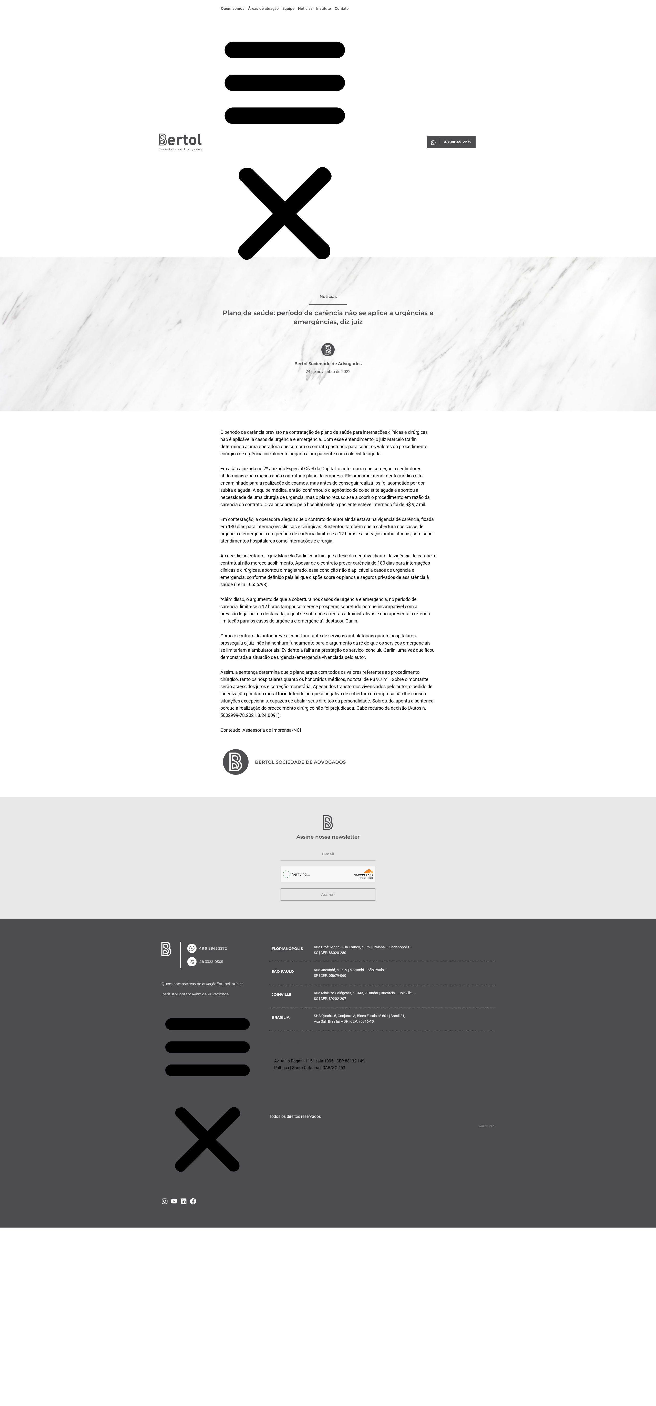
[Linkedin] (183, 1201)
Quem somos (232, 8)
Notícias (305, 8)
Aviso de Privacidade (210, 994)
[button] (285, 148)
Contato (342, 8)
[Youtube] (174, 1201)
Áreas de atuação (263, 8)
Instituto (323, 8)
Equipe (288, 8)
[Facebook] (193, 1201)
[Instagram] (164, 1201)
